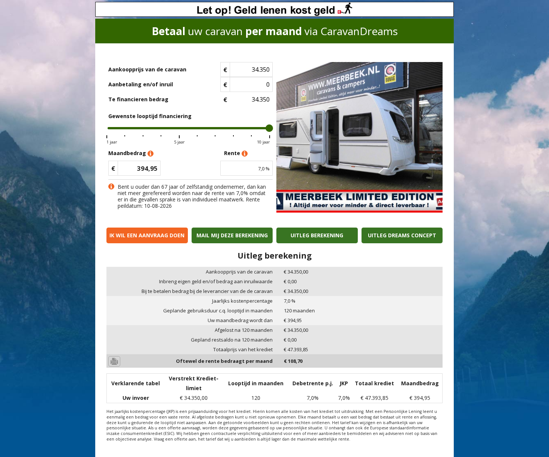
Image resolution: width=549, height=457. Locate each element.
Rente (233, 153)
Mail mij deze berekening (232, 235)
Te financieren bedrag (138, 99)
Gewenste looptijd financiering (150, 116)
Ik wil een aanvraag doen (146, 235)
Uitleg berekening (317, 235)
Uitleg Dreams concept (402, 235)
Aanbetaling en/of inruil (140, 84)
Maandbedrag (128, 153)
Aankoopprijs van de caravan (147, 69)
